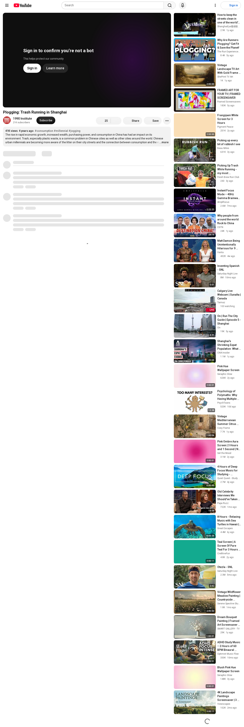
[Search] (170, 5)
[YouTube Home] (22, 5)
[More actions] (167, 121)
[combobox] (114, 5)
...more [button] (164, 142)
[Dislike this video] (116, 121)
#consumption (44, 130)
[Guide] (7, 5)
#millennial (61, 130)
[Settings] (215, 5)
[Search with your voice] (182, 5)
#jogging (74, 130)
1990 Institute (22, 118)
